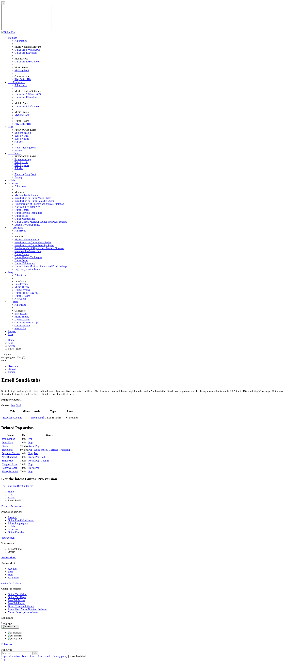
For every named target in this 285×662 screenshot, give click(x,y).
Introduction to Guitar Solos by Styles (34, 201)
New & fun (20, 298)
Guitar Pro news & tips (26, 292)
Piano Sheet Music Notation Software (27, 609)
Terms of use (29, 656)
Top (3, 659)
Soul (18, 405)
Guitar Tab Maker (17, 594)
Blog (10, 272)
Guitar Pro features (11, 583)
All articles (20, 275)
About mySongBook (25, 147)
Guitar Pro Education (26, 52)
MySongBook (22, 70)
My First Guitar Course (27, 195)
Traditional (7, 449)
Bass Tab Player (16, 603)
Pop (13, 405)
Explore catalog (23, 132)
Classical (53, 449)
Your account (8, 537)
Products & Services (11, 506)
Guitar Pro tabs (16, 532)
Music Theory (22, 287)
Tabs (10, 126)
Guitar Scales (21, 215)
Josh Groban (8, 438)
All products (21, 40)
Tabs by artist (21, 135)
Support (12, 331)
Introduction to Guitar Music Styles (33, 198)
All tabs (19, 141)
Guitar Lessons (22, 295)
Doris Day (7, 442)
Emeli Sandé (37, 417)
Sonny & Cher (9, 467)
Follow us (6, 644)
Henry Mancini (10, 471)
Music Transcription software (23, 612)
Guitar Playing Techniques (28, 212)
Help (10, 574)
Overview (13, 366)
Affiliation (13, 577)
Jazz (36, 453)
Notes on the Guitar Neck (28, 206)
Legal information (11, 656)
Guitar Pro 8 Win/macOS (28, 49)
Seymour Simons (11, 453)
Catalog (12, 369)
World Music (40, 449)
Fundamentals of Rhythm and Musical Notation (39, 203)
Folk (43, 457)
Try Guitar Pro (8, 486)
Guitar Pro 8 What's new (21, 520)
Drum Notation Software (21, 606)
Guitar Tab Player (17, 597)
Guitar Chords (22, 209)
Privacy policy (60, 656)
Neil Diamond (9, 457)
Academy (13, 183)
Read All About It (12, 417)
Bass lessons (21, 284)
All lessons (20, 186)
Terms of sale (44, 656)
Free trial (12, 517)
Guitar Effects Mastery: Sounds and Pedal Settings (41, 221)
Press (10, 571)
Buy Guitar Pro (25, 486)
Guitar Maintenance (25, 218)
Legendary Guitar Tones (27, 224)
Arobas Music (8, 557)
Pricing (18, 150)
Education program (18, 523)
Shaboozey (7, 460)
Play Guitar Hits (23, 79)
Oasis (5, 446)
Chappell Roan (9, 464)
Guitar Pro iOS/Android (27, 61)
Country (45, 460)
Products (12, 37)
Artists (11, 180)
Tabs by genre (22, 138)
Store (10, 334)
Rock (31, 446)
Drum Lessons (22, 289)
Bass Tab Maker (16, 600)
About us (12, 568)
